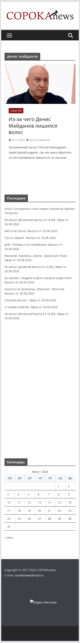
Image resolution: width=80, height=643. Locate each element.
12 (29, 502)
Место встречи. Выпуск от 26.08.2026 (31, 231)
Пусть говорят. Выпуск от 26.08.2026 (30, 238)
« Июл (9, 538)
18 (19, 511)
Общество (16, 110)
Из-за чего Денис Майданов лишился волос (33, 125)
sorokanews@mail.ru (29, 575)
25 (19, 519)
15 (59, 502)
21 (49, 511)
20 (39, 511)
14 (49, 502)
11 (19, 502)
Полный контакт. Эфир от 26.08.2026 (30, 300)
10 (8, 502)
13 (39, 502)
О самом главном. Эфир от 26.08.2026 (31, 307)
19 (29, 511)
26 (29, 519)
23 (69, 511)
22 (59, 511)
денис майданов (40, 140)
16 (69, 502)
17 (8, 511)
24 (8, 519)
